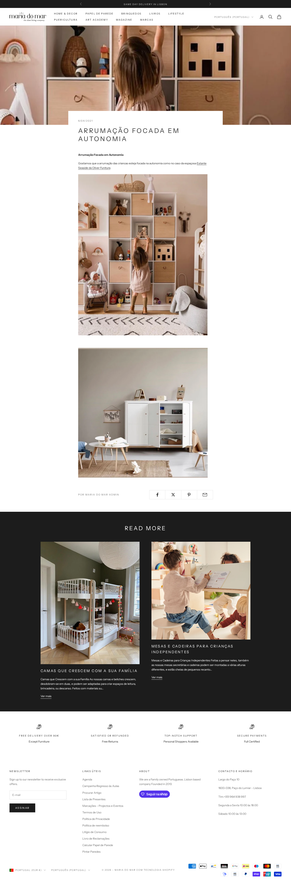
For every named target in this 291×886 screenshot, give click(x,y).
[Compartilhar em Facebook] (157, 494)
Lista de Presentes (94, 799)
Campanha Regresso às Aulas (100, 786)
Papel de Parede (99, 13)
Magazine (124, 19)
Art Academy (97, 19)
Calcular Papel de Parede (97, 845)
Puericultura (66, 19)
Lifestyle (176, 13)
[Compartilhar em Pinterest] (189, 494)
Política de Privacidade (96, 819)
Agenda (87, 779)
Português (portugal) (231, 17)
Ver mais (46, 696)
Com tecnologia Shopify (155, 870)
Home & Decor (66, 13)
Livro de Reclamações (95, 838)
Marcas (146, 19)
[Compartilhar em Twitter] (173, 494)
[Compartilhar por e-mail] (205, 494)
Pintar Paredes (91, 851)
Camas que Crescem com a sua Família (89, 671)
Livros (154, 13)
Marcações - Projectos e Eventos (102, 806)
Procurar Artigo (91, 793)
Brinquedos (131, 13)
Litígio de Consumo (94, 832)
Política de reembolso (95, 825)
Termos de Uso (91, 812)
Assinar (22, 807)
